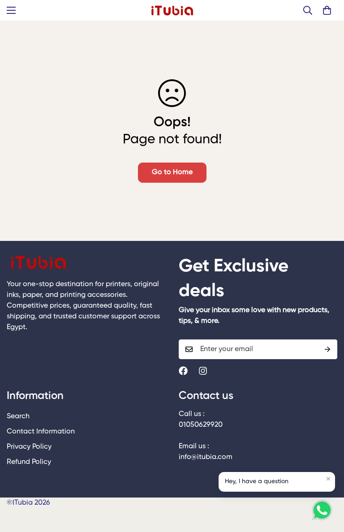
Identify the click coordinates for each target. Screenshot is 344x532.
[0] (327, 10)
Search (18, 416)
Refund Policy (29, 462)
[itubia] (172, 10)
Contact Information (41, 431)
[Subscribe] (327, 349)
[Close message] (328, 479)
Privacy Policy (29, 446)
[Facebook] (183, 370)
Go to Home (172, 172)
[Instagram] (202, 370)
